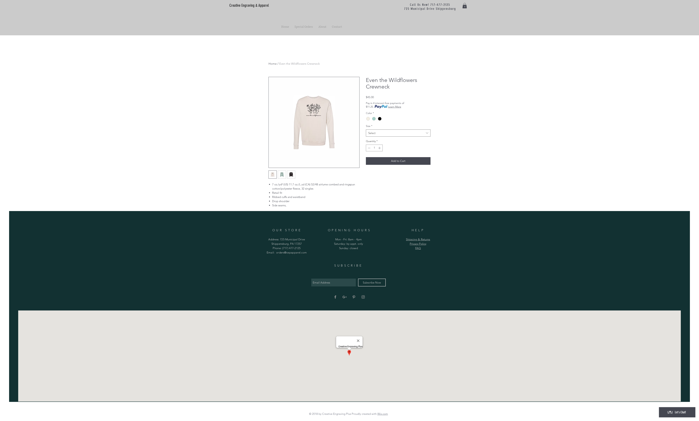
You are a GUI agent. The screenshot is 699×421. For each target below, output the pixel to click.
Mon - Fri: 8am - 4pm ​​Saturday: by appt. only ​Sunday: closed (348, 244)
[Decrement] (368, 148)
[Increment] (380, 148)
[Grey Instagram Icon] (363, 297)
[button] (464, 5)
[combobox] (398, 133)
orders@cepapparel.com (291, 252)
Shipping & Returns (418, 239)
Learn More (394, 106)
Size (369, 126)
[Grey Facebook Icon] (335, 297)
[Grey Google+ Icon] (344, 297)
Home (272, 63)
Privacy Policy (418, 243)
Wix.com (382, 414)
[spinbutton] (374, 148)
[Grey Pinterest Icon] (354, 297)
